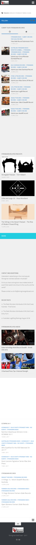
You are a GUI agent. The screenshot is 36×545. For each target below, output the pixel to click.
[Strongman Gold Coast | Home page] (6, 2)
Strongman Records (20, 477)
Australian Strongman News (19, 48)
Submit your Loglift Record (19, 91)
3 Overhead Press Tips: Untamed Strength (15, 371)
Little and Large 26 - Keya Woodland (15, 198)
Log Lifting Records (17, 87)
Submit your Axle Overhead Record (22, 69)
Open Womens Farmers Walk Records (15, 504)
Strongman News (16, 37)
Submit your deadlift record (19, 113)
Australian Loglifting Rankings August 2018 (16, 318)
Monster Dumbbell (16, 50)
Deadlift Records (16, 98)
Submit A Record (27, 37)
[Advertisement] (19, 7)
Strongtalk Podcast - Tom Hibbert (14, 175)
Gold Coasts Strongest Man (20, 427)
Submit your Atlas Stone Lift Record (22, 80)
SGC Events (20, 443)
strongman (27, 50)
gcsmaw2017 (6, 427)
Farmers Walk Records (9, 488)
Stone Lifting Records (17, 76)
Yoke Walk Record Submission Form (22, 41)
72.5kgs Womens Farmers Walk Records (16, 493)
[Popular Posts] (26, 32)
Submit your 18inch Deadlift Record (22, 102)
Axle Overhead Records (18, 65)
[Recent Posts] (10, 32)
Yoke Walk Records (16, 39)
